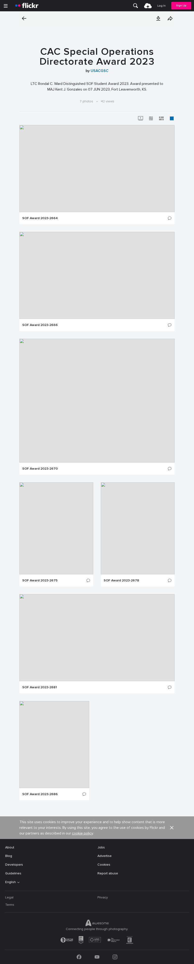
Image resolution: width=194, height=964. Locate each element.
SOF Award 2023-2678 (121, 580)
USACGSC (99, 70)
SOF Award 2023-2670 (40, 469)
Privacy (102, 897)
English (10, 882)
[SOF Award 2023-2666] (97, 275)
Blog (8, 856)
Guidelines (13, 873)
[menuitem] (135, 5)
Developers (14, 865)
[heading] (26, 5)
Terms (9, 905)
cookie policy (82, 833)
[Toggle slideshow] (140, 118)
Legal (9, 897)
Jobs (101, 847)
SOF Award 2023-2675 (39, 580)
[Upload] (148, 5)
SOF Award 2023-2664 (40, 218)
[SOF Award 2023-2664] (97, 168)
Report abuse (107, 873)
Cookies (103, 865)
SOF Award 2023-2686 (40, 794)
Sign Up (181, 5)
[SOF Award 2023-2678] (138, 528)
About (9, 847)
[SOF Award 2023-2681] (97, 637)
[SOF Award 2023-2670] (97, 401)
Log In (161, 6)
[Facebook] (79, 957)
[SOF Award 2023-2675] (56, 528)
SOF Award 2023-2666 (40, 325)
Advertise (104, 856)
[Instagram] (115, 957)
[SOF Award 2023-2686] (54, 744)
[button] (158, 18)
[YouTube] (97, 957)
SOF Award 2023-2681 (39, 687)
